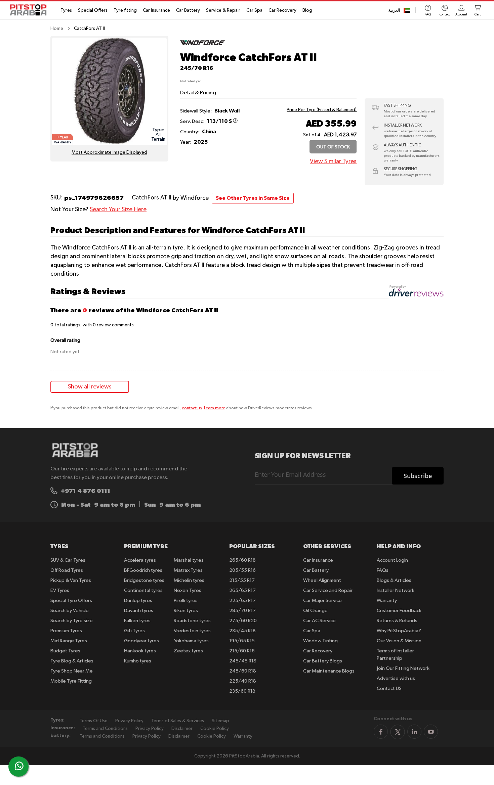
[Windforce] (202, 48)
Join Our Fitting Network (403, 668)
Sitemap (220, 721)
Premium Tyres (66, 630)
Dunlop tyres (138, 600)
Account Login (392, 560)
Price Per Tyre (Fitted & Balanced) (322, 109)
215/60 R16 (242, 650)
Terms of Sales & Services (177, 721)
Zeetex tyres (188, 650)
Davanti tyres (138, 610)
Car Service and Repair (328, 590)
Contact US (389, 688)
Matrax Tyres (188, 570)
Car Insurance (156, 10)
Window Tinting (320, 640)
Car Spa (254, 10)
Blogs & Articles (394, 580)
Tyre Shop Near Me (71, 671)
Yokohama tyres (191, 640)
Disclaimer (182, 728)
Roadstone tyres (192, 620)
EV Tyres (59, 590)
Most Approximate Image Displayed (109, 152)
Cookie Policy (214, 728)
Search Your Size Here (118, 209)
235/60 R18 (242, 691)
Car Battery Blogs (322, 660)
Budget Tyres (65, 650)
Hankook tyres (140, 650)
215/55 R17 (242, 580)
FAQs (382, 570)
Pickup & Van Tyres (70, 580)
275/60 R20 (243, 620)
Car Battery (188, 10)
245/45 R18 (242, 660)
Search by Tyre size (71, 620)
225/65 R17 (242, 600)
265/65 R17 (242, 590)
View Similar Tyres (333, 161)
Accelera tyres (140, 560)
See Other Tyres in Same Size (253, 198)
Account (461, 14)
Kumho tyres (137, 660)
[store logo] (30, 10)
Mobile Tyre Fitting (71, 681)
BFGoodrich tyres (143, 570)
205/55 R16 (242, 570)
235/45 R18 (242, 630)
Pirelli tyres (186, 600)
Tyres (66, 10)
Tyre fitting (125, 10)
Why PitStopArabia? (399, 630)
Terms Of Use (94, 721)
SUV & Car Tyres (67, 560)
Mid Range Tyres (68, 640)
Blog (307, 10)
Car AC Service (319, 620)
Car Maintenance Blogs (329, 671)
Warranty (387, 600)
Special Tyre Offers (71, 600)
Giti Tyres (134, 630)
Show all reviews (90, 387)
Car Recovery (282, 10)
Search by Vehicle (69, 610)
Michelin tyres (189, 580)
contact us (192, 408)
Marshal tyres (189, 560)
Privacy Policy (129, 721)
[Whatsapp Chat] (19, 766)
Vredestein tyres (192, 630)
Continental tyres (143, 590)
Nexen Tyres (187, 590)
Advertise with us (396, 678)
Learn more (214, 408)
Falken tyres (137, 620)
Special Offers (93, 10)
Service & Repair (223, 10)
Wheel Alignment (322, 580)
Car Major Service (322, 600)
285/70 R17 (242, 610)
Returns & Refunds (397, 620)
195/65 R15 (242, 640)
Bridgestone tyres (144, 580)
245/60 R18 (242, 671)
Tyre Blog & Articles (71, 660)
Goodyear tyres (141, 640)
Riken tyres (186, 610)
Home (56, 28)
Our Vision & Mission (399, 640)
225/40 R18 (242, 681)
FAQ (427, 14)
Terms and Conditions (105, 728)
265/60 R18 (242, 560)
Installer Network (395, 590)
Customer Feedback (399, 610)
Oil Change (315, 610)
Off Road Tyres (66, 570)
